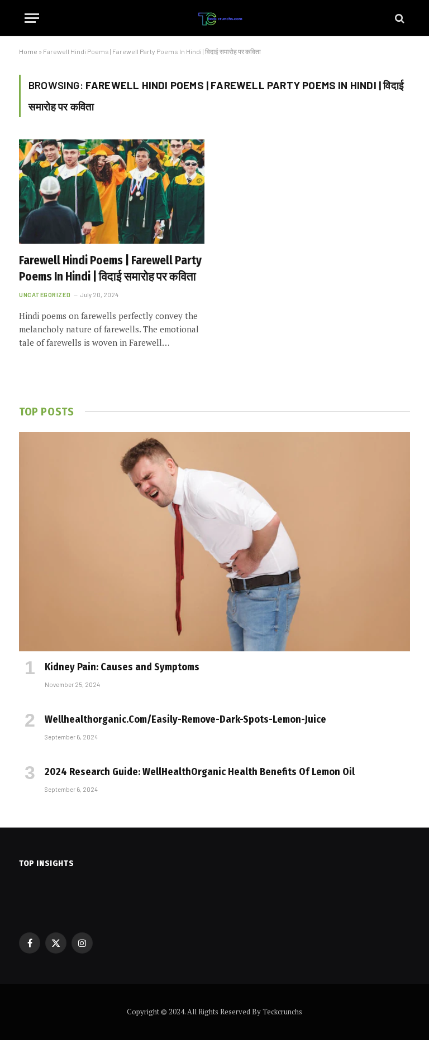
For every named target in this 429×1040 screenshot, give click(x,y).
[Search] (398, 18)
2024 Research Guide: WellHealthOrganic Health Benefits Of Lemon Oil (200, 772)
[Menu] (32, 18)
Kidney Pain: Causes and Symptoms (122, 667)
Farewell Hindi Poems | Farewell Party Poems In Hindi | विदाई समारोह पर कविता (110, 268)
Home (28, 51)
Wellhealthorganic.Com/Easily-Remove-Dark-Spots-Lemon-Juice (185, 719)
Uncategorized (44, 294)
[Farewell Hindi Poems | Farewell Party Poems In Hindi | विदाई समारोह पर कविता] (111, 191)
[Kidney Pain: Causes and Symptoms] (214, 542)
